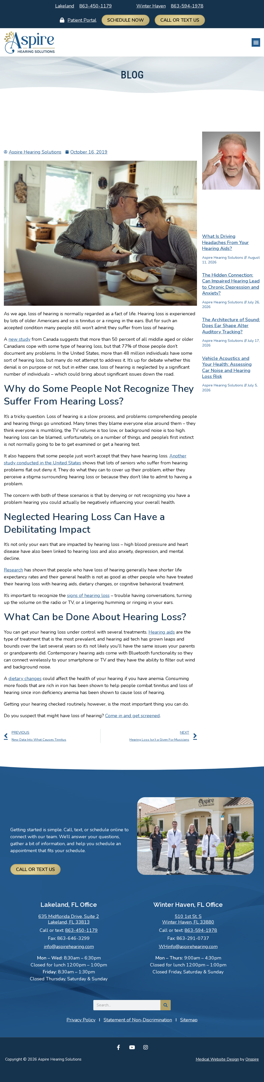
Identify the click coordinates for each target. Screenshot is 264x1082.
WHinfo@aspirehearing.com (188, 946)
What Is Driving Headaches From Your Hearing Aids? (225, 242)
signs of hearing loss (88, 595)
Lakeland (64, 6)
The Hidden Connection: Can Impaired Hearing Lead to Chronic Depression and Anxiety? (231, 284)
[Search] (165, 1005)
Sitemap (188, 1020)
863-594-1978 (187, 6)
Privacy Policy (81, 1020)
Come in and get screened (132, 716)
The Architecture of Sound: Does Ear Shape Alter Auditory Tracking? (231, 326)
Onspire (252, 1059)
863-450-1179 (95, 6)
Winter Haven (151, 6)
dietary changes (25, 678)
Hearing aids (161, 632)
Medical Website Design (217, 1059)
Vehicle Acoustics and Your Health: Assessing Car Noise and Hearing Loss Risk (227, 367)
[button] (256, 42)
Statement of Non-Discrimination (138, 1020)
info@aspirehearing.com (69, 946)
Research (13, 570)
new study (19, 339)
